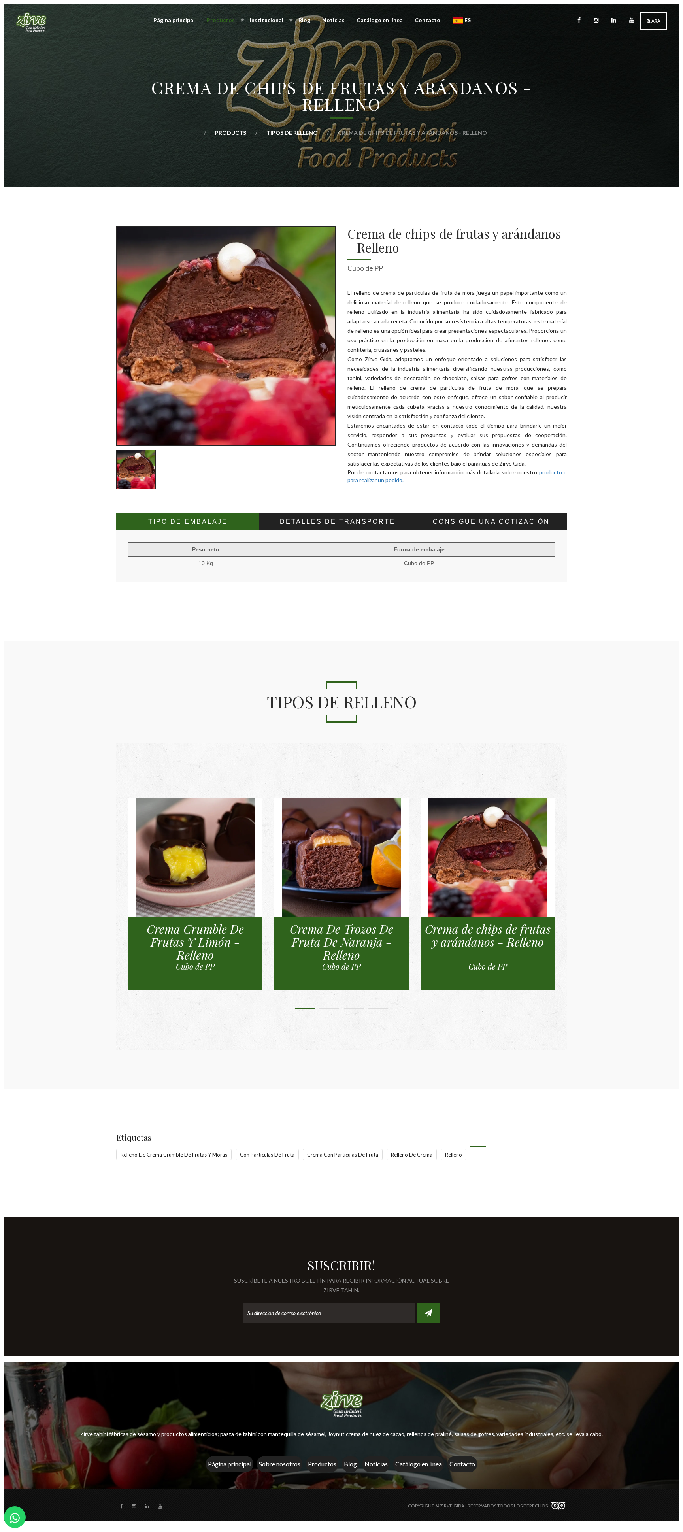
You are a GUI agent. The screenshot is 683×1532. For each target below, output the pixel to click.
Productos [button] (221, 20)
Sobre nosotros (279, 1464)
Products (231, 132)
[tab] (187, 521)
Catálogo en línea (380, 20)
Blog (304, 20)
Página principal (174, 20)
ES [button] (467, 20)
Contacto (427, 20)
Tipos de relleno (292, 132)
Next (347, 467)
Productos (322, 1464)
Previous (104, 467)
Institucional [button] (266, 20)
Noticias (333, 20)
